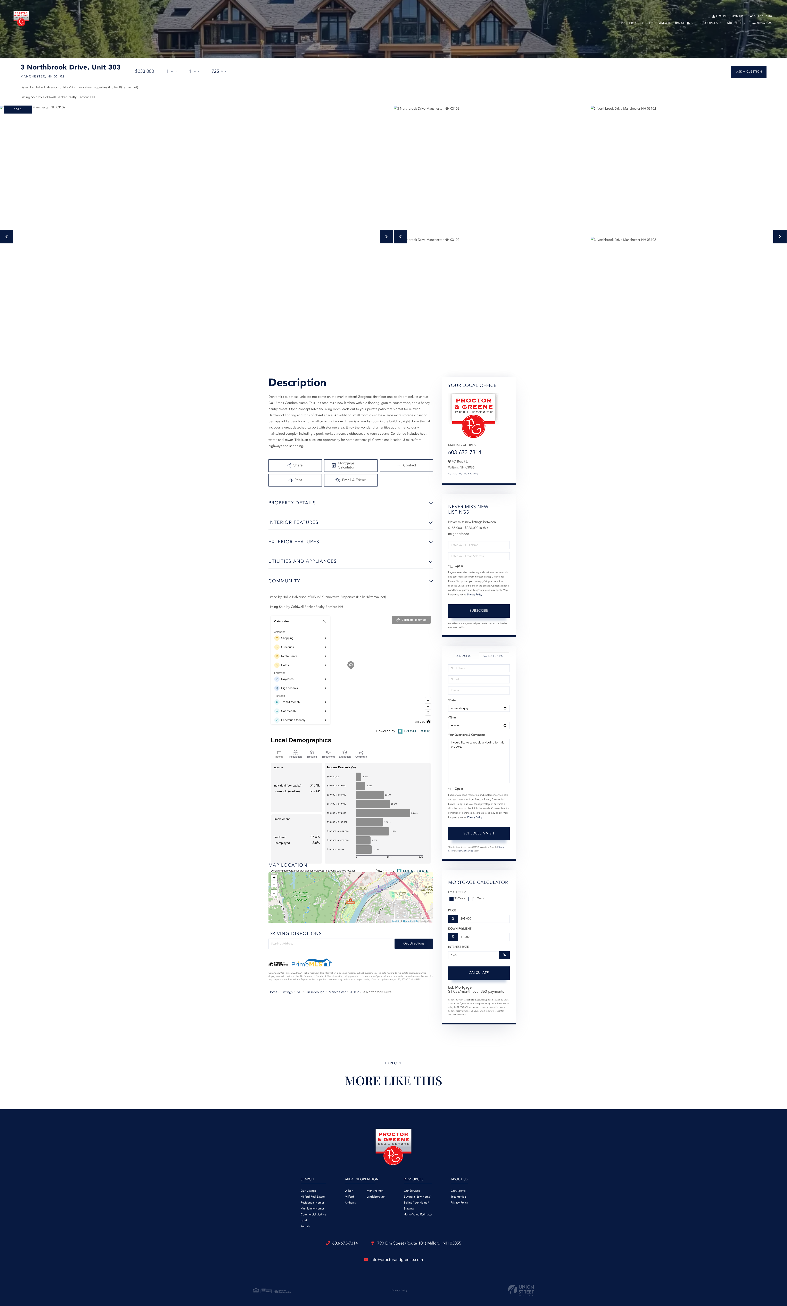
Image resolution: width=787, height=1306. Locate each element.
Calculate (479, 973)
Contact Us (455, 474)
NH (299, 992)
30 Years (459, 898)
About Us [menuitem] (735, 23)
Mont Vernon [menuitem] (375, 1191)
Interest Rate (458, 947)
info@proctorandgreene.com (397, 1260)
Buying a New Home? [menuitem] (418, 1197)
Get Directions (413, 943)
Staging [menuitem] (409, 1208)
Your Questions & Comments (466, 735)
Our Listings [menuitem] (308, 1191)
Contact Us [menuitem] (762, 23)
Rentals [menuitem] (305, 1226)
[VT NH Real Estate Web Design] (521, 1290)
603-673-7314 (762, 16)
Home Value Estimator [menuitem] (418, 1214)
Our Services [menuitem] (412, 1191)
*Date (452, 700)
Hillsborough (315, 992)
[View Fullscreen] (274, 893)
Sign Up (737, 16)
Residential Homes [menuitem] (312, 1202)
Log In (720, 16)
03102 (354, 992)
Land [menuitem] (304, 1220)
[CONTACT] (749, 72)
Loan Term (457, 892)
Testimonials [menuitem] (458, 1197)
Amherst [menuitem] (350, 1202)
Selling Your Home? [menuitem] (416, 1202)
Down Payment (459, 928)
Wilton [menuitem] (349, 1191)
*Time (452, 717)
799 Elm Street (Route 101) (418, 1243)
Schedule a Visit (494, 656)
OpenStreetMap (411, 921)
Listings (287, 992)
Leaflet (395, 921)
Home (272, 992)
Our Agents (471, 474)
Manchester (337, 992)
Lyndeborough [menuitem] (376, 1197)
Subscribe (479, 611)
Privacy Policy (474, 594)
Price (452, 910)
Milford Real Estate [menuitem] (313, 1197)
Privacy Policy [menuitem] (459, 1202)
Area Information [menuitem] (674, 23)
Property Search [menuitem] (635, 23)
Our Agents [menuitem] (458, 1191)
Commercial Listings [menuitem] (313, 1214)
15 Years (478, 898)
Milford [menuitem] (349, 1197)
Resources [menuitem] (709, 23)
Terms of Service (465, 851)
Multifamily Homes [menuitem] (312, 1208)
